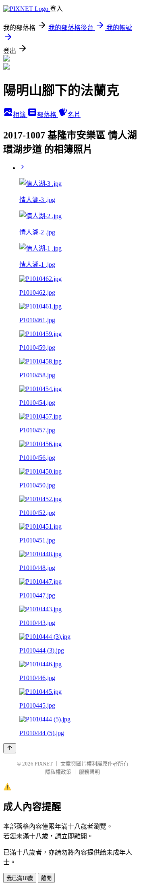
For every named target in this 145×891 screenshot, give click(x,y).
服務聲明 (89, 772)
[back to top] (9, 748)
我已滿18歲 (19, 878)
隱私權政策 (58, 772)
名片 (74, 114)
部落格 (47, 114)
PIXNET (44, 764)
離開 (46, 878)
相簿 (20, 114)
